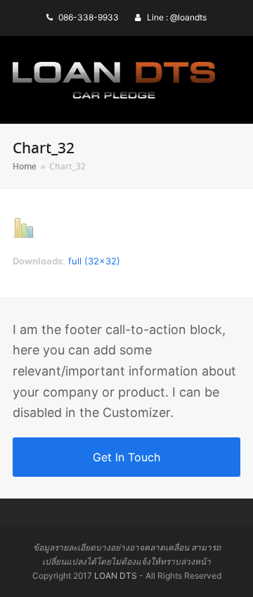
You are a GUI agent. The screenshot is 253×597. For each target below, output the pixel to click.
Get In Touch (126, 457)
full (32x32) (94, 261)
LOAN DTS (115, 575)
